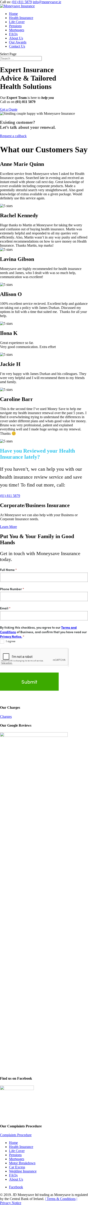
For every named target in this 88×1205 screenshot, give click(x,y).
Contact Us (17, 46)
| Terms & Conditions (60, 1199)
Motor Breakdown (22, 1163)
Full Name (8, 569)
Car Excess (17, 1167)
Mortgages (16, 30)
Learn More (8, 527)
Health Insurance (21, 18)
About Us (16, 38)
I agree (10, 641)
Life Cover (17, 22)
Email (5, 608)
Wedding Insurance (23, 1171)
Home (13, 14)
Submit (29, 681)
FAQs (13, 34)
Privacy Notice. (11, 636)
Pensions (15, 26)
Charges (6, 716)
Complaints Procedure (16, 1135)
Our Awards (17, 42)
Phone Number (12, 589)
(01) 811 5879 (22, 2)
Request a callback (13, 136)
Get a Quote (8, 109)
